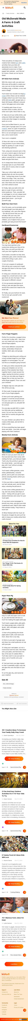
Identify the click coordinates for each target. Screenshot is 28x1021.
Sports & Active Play (8, 539)
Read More (24, 2)
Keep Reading (15, 758)
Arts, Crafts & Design (8, 561)
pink (10, 100)
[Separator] (24, 1010)
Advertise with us (6, 994)
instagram (4, 1009)
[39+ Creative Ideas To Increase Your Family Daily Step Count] (14, 718)
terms (15, 1005)
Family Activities (10, 13)
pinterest (4, 1007)
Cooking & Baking (15, 892)
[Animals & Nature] (3, 764)
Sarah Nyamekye (9, 735)
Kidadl (3, 13)
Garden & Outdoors (8, 584)
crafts (23, 63)
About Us (16, 992)
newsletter (17, 996)
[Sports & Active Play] (3, 827)
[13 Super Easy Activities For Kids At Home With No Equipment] (14, 531)
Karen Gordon (8, 799)
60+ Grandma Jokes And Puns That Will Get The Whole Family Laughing (11, 3)
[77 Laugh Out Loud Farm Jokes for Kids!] (14, 905)
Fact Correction (23, 703)
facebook (4, 1005)
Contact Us (5, 992)
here (8, 479)
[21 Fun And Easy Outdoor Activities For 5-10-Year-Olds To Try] (14, 780)
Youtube (4, 1014)
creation (4, 128)
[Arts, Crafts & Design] (3, 889)
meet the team (18, 994)
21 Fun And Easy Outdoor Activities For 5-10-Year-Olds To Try (13, 793)
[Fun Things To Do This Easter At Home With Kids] (14, 553)
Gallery (5, 53)
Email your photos (14, 327)
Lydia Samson (8, 923)
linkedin (4, 1012)
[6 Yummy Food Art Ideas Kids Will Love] (14, 843)
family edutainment (19, 998)
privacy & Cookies (18, 1007)
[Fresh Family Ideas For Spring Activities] (14, 576)
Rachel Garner (18, 30)
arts (17, 63)
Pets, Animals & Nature (16, 955)
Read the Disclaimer (9, 703)
